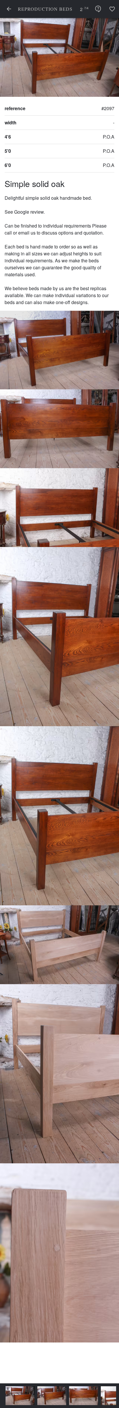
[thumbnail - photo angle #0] (17, 1395)
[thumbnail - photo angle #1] (49, 1395)
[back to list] (9, 9)
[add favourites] (112, 9)
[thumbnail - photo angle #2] (80, 1395)
